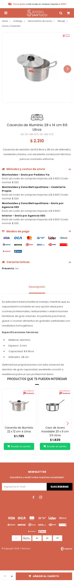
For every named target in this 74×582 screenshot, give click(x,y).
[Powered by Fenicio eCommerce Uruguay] (66, 549)
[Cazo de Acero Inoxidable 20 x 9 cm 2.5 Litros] (55, 406)
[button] (67, 69)
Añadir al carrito (46, 576)
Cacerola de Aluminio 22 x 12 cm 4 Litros (19, 429)
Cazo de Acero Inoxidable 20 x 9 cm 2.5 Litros (55, 431)
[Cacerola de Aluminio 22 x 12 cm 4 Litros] (19, 406)
